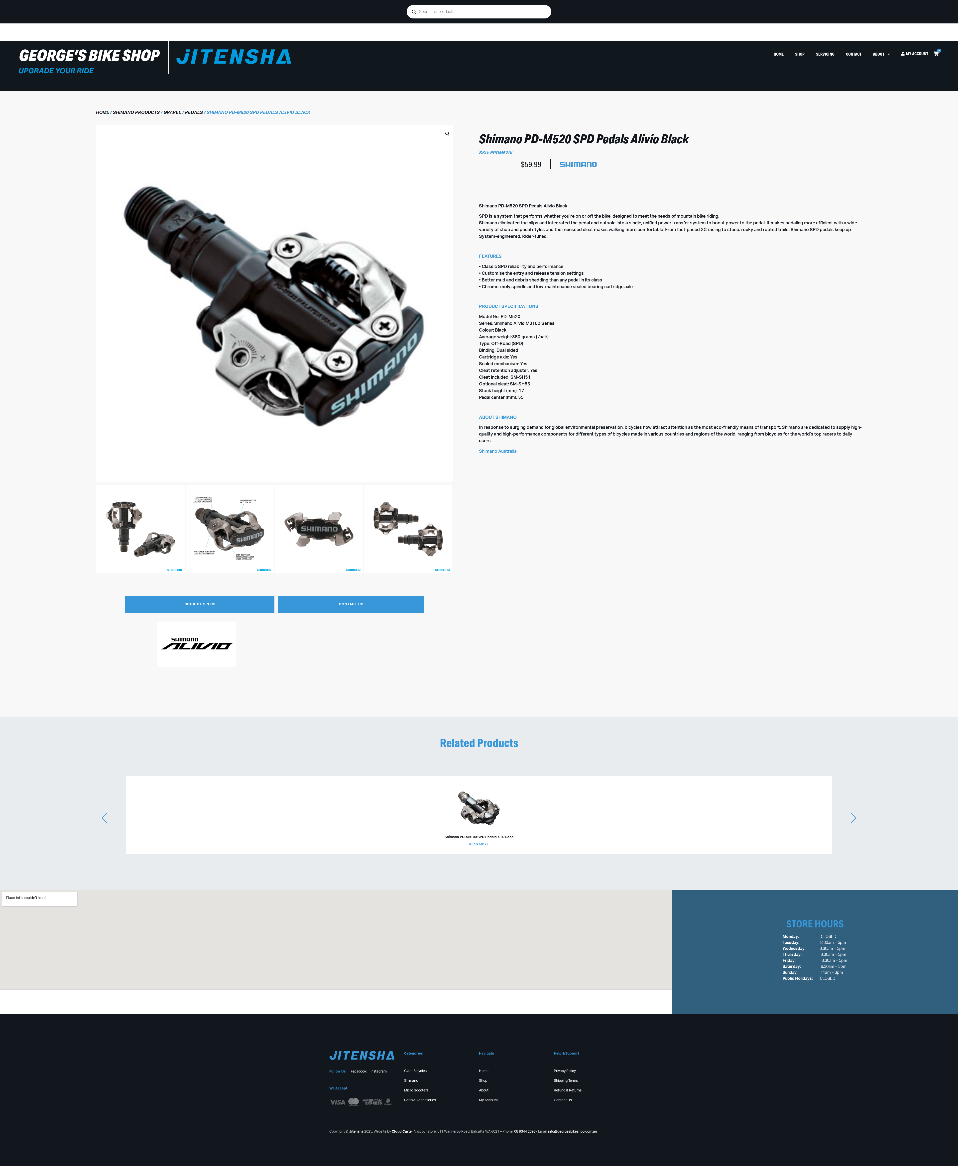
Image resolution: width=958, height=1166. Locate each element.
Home (779, 54)
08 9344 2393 (525, 1131)
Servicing (825, 54)
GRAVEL (172, 112)
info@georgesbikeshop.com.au (572, 1131)
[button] (270, 353)
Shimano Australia (498, 451)
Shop (800, 54)
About (878, 54)
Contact (853, 54)
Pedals (194, 112)
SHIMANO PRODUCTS (136, 112)
